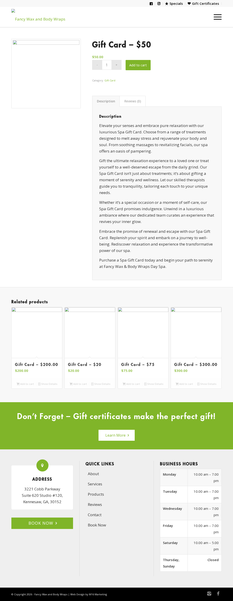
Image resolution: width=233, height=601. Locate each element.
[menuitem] (151, 3)
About (93, 473)
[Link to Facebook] (218, 593)
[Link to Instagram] (209, 593)
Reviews (95, 504)
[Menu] (216, 17)
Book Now (97, 525)
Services (95, 484)
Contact (94, 514)
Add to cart (138, 65)
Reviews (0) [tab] (132, 101)
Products (96, 494)
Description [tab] (106, 101)
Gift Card (109, 80)
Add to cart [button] (27, 384)
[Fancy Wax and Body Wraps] (43, 17)
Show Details (49, 384)
